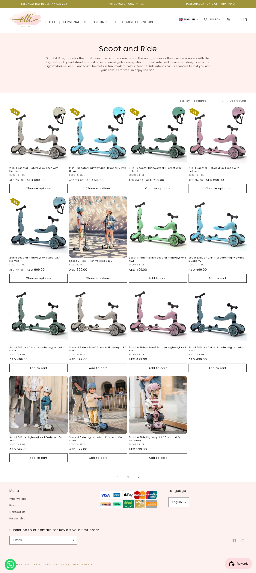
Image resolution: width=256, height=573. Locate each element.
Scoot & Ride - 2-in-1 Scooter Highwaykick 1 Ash (97, 349)
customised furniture (134, 22)
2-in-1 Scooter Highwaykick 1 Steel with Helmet (34, 259)
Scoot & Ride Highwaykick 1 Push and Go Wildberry (155, 439)
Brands (14, 505)
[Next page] (138, 478)
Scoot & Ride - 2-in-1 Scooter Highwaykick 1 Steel (217, 349)
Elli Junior (25, 564)
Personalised (74, 22)
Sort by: (185, 101)
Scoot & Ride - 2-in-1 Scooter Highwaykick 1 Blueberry (217, 259)
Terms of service (82, 564)
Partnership (17, 518)
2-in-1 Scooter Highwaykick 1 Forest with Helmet (155, 170)
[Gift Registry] (228, 19)
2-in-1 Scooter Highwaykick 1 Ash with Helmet (33, 170)
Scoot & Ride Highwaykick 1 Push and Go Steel (95, 439)
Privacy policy (61, 564)
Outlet (50, 22)
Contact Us (17, 512)
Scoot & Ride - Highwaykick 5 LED (90, 261)
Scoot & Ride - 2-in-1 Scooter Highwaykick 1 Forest (38, 349)
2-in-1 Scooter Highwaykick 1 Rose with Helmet (214, 170)
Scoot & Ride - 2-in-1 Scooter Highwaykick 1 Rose (157, 349)
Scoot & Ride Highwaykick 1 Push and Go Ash (35, 439)
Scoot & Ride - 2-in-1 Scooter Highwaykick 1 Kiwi (157, 259)
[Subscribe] (72, 540)
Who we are (17, 499)
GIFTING (100, 22)
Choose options (38, 188)
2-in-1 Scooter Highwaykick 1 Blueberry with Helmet (97, 170)
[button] (189, 19)
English (177, 502)
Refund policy (42, 564)
